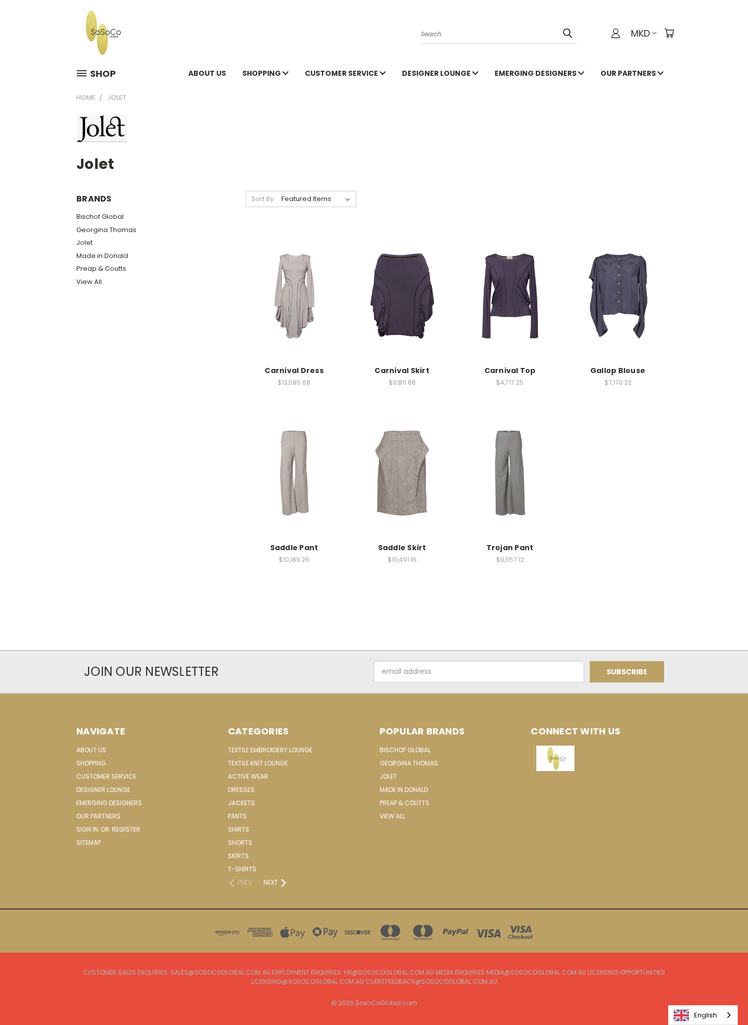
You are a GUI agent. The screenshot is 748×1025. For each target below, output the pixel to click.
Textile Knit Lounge (258, 763)
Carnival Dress (294, 370)
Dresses (241, 789)
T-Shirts (242, 869)
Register (126, 829)
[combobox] (703, 1015)
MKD (640, 33)
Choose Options (294, 303)
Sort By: (263, 199)
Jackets (241, 803)
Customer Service (342, 73)
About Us (207, 73)
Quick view (294, 284)
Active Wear (248, 776)
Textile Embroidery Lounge (270, 750)
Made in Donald (102, 256)
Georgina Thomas (106, 230)
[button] (601, 758)
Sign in (88, 829)
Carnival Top (510, 370)
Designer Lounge (437, 73)
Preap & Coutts (101, 268)
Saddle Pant (294, 548)
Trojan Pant (510, 548)
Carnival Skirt (402, 370)
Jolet (84, 242)
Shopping (262, 73)
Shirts (238, 829)
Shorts (240, 842)
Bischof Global (100, 216)
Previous (721, 993)
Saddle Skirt (402, 548)
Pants (237, 816)
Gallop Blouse (617, 370)
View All (89, 282)
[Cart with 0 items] (669, 33)
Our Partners (628, 73)
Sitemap (88, 842)
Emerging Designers (536, 73)
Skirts (238, 855)
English (705, 1015)
